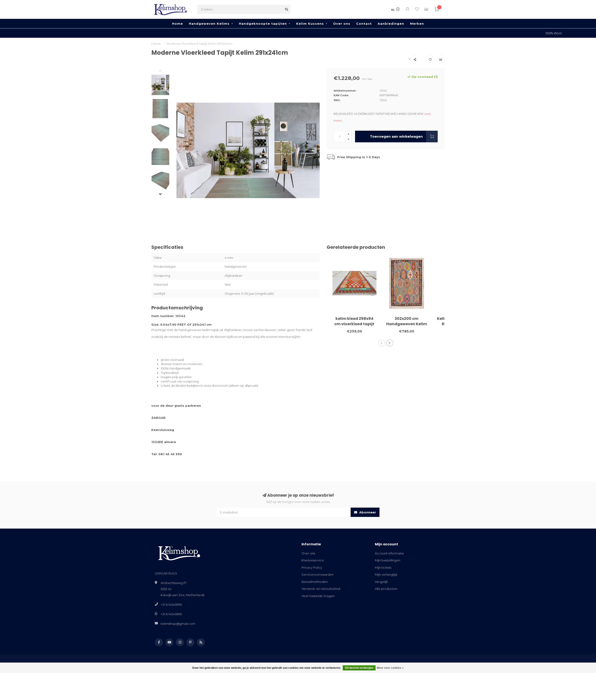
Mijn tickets (383, 567)
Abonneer (367, 512)
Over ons (341, 23)
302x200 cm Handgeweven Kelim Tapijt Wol (406, 324)
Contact (364, 23)
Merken (417, 23)
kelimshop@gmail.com (178, 623)
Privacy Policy (311, 567)
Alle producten (386, 589)
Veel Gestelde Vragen (318, 596)
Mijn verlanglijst (386, 574)
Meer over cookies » (390, 668)
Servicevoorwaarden (317, 574)
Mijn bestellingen (387, 560)
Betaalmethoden (314, 582)
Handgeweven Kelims (209, 23)
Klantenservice (312, 560)
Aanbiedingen (391, 23)
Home (177, 23)
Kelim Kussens (310, 23)
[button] (163, 71)
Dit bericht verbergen (359, 668)
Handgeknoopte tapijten (263, 23)
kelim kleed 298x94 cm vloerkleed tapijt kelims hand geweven (354, 324)
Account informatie (389, 553)
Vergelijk (381, 582)
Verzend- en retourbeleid (320, 589)
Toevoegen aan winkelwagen (396, 136)
